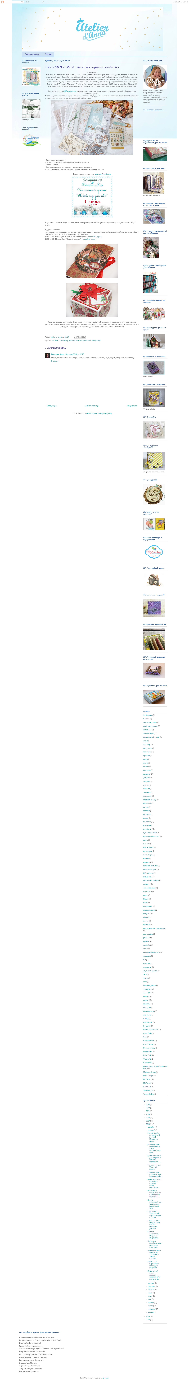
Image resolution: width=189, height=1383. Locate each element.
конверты (147, 822)
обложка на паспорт (151, 881)
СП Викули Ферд (69, 91)
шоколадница (148, 1011)
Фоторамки (147, 989)
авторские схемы (150, 722)
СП (144, 960)
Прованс (146, 925)
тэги (145, 982)
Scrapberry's (96, 341)
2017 (148, 1121)
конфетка (147, 825)
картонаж (147, 814)
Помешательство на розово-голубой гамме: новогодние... (154, 1183)
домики (146, 785)
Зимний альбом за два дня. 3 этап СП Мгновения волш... (153, 1137)
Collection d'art (148, 1041)
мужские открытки (150, 866)
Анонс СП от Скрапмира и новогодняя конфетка (153, 1265)
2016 (148, 1124)
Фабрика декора (149, 985)
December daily (149, 1048)
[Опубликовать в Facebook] (82, 337)
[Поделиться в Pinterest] (85, 337)
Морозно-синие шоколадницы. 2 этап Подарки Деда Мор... (154, 1148)
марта (150, 1306)
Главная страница (32, 54)
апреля (151, 1303)
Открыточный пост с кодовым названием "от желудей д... (153, 1275)
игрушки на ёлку (149, 800)
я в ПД (145, 1018)
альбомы (55, 341)
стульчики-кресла (150, 971)
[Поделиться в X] (80, 337)
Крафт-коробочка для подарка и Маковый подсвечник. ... (154, 1159)
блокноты (147, 752)
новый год (64, 341)
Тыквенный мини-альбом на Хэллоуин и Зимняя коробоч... (154, 1254)
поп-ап (145, 921)
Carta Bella (147, 1033)
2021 (148, 1111)
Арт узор (146, 744)
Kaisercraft (147, 1063)
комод (145, 818)
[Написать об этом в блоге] (77, 337)
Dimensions (147, 1052)
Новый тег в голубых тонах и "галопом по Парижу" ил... (154, 1194)
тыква (145, 978)
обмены (146, 884)
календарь (147, 803)
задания (146, 789)
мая (150, 1299)
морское (146, 862)
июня (150, 1296)
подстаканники (149, 910)
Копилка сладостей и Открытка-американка (153, 1235)
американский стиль (151, 737)
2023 (148, 1105)
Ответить (54, 361)
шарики (146, 996)
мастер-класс (148, 847)
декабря (151, 1127)
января (151, 1312)
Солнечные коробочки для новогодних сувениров (154, 1244)
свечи (145, 949)
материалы (147, 851)
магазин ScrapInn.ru (103, 174)
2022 (148, 1108)
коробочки (147, 829)
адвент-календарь (150, 726)
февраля (152, 1309)
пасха (145, 902)
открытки (146, 892)
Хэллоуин (147, 993)
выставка (147, 770)
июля (150, 1293)
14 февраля (148, 715)
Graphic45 (147, 1059)
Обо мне (48, 54)
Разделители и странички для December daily (154, 1174)
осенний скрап (149, 888)
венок (145, 759)
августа (151, 1289)
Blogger (106, 1378)
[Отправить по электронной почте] (75, 337)
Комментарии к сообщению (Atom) (98, 413)
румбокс (146, 941)
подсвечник (147, 906)
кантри (145, 807)
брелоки (146, 756)
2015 (148, 1316)
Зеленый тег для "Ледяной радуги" (154, 1167)
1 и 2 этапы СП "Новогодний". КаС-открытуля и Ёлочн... (154, 1214)
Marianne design (149, 1072)
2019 (148, 1114)
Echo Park (147, 1055)
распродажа (148, 934)
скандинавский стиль (151, 952)
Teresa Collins (148, 1094)
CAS (145, 1037)
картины (146, 811)
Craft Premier (148, 1044)
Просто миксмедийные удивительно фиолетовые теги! (154, 1204)
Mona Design (148, 1076)
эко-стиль (147, 1015)
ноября (151, 1130)
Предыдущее (132, 406)
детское (146, 781)
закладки (146, 792)
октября (151, 1283)
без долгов (147, 748)
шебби (145, 1000)
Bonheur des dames (150, 1030)
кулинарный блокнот (151, 836)
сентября (152, 1286)
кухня (145, 840)
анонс (145, 741)
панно (145, 895)
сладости (147, 956)
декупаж (146, 778)
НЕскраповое (148, 873)
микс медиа (147, 855)
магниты (146, 844)
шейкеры (146, 1004)
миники (146, 858)
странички (147, 967)
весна (145, 763)
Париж (145, 899)
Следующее (51, 406)
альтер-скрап (148, 733)
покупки (146, 917)
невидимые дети (149, 869)
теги (145, 974)
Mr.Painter (147, 1083)
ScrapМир (147, 1087)
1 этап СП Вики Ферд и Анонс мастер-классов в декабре (153, 1225)
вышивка (146, 774)
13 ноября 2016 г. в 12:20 (74, 354)
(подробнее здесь (94, 237)
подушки (146, 914)
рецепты (146, 938)
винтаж (146, 766)
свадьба (146, 945)
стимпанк (147, 963)
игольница (147, 796)
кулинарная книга (150, 833)
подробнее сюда (88, 239)
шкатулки (147, 1008)
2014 (148, 1320)
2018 (148, 1118)
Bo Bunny (147, 1026)
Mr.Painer (146, 1079)
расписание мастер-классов (80, 341)
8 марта (146, 719)
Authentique (147, 1022)
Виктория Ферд (57, 354)
